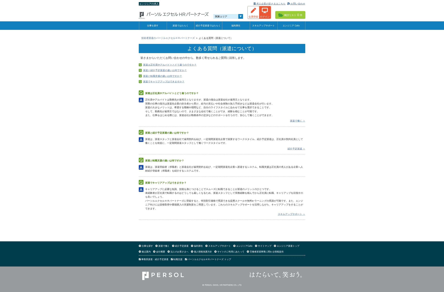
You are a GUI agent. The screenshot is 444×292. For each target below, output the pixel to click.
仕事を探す (152, 25)
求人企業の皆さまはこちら (270, 3)
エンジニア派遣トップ (287, 245)
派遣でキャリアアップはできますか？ (163, 81)
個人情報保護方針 (202, 251)
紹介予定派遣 (181, 245)
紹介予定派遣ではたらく (208, 25)
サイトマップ (264, 245)
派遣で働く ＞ (297, 120)
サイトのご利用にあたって (230, 251)
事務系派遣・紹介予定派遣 (154, 259)
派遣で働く (164, 245)
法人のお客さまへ (179, 251)
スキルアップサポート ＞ (291, 214)
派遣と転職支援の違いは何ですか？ (162, 75)
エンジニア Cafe (291, 25)
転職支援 (177, 259)
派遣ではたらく (180, 25)
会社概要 (160, 251)
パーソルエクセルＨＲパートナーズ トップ (209, 259)
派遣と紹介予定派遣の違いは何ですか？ (165, 70)
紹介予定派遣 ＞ (296, 148)
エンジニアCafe (244, 245)
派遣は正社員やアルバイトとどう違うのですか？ (170, 64)
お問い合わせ (297, 3)
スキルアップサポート (263, 25)
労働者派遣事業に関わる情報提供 (266, 251)
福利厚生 (235, 25)
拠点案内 (146, 251)
